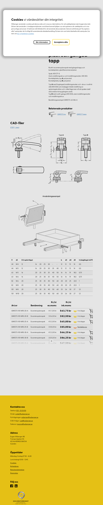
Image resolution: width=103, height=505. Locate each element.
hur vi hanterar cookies (25, 34)
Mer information (42, 42)
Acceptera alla (61, 42)
